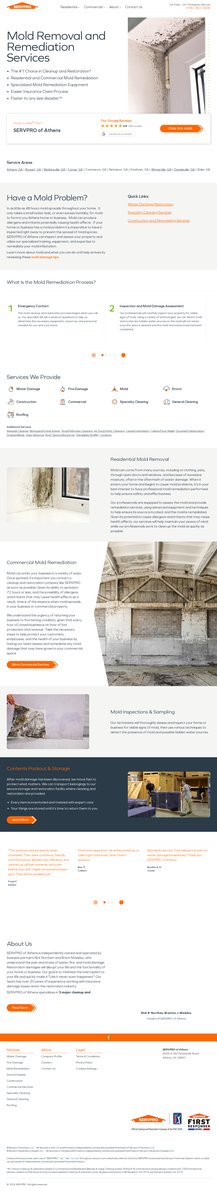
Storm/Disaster (16, 1074)
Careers (46, 1062)
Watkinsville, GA (54, 169)
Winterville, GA (161, 169)
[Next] (123, 355)
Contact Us (133, 7)
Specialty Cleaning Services (149, 212)
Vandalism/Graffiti (87, 435)
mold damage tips (45, 257)
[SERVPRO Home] (22, 5)
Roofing (12, 1105)
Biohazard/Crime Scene (45, 431)
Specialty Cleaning (18, 1093)
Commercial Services (20, 1086)
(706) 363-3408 (198, 8)
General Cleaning (18, 1099)
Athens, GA (15, 169)
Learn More (20, 820)
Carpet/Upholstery (137, 431)
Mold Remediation (18, 1068)
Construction (15, 1080)
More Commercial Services (30, 664)
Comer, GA (75, 169)
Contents (105, 435)
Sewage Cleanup (17, 431)
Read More (20, 1008)
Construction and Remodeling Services (159, 220)
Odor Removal (35, 435)
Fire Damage (15, 1062)
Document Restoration (190, 431)
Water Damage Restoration (150, 204)
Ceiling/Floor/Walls (162, 431)
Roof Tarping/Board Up (60, 435)
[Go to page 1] (103, 355)
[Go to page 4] (114, 355)
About (114, 7)
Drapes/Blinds (15, 435)
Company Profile (51, 1056)
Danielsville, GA (184, 169)
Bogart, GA (33, 169)
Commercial (93, 7)
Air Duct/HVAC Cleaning (109, 431)
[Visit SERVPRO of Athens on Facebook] (109, 1037)
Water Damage (16, 1056)
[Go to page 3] (110, 355)
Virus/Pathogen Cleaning (77, 431)
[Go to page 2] (106, 355)
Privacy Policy (84, 1062)
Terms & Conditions (88, 1056)
